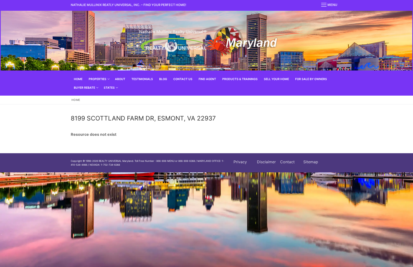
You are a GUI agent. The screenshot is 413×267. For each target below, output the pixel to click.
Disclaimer (266, 161)
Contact (287, 161)
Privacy (240, 161)
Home (75, 100)
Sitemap (310, 161)
